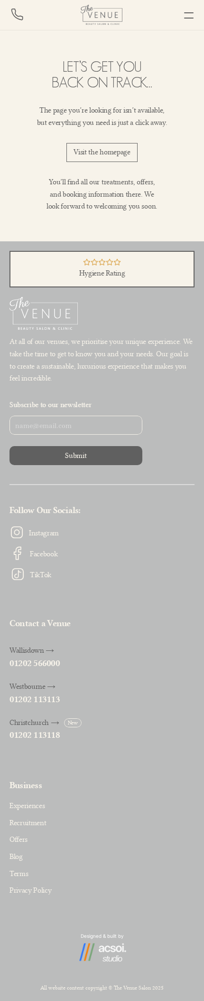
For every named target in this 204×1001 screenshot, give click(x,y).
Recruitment (27, 823)
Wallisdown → (31, 650)
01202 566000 (34, 663)
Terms (18, 873)
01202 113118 (34, 735)
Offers (18, 839)
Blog (16, 856)
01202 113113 (34, 699)
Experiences (27, 805)
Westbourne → (32, 686)
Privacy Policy (30, 890)
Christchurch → (34, 722)
